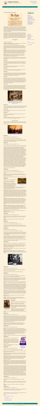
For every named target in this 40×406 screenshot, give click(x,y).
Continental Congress (15, 101)
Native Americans (29, 38)
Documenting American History (8, 398)
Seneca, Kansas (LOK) (30, 21)
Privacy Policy (22, 403)
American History (6, 397)
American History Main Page (31, 42)
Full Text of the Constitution (7, 400)
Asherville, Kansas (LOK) (30, 22)
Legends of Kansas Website (17, 403)
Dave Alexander (11, 392)
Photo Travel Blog (11, 403)
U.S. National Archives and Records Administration (11, 393)
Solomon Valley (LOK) (30, 23)
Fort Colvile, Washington (30, 18)
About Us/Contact (6, 403)
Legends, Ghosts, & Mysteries (31, 39)
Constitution (15, 26)
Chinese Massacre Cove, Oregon (31, 19)
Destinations (29, 36)
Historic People (29, 37)
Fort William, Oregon (30, 16)
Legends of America (13, 1)
